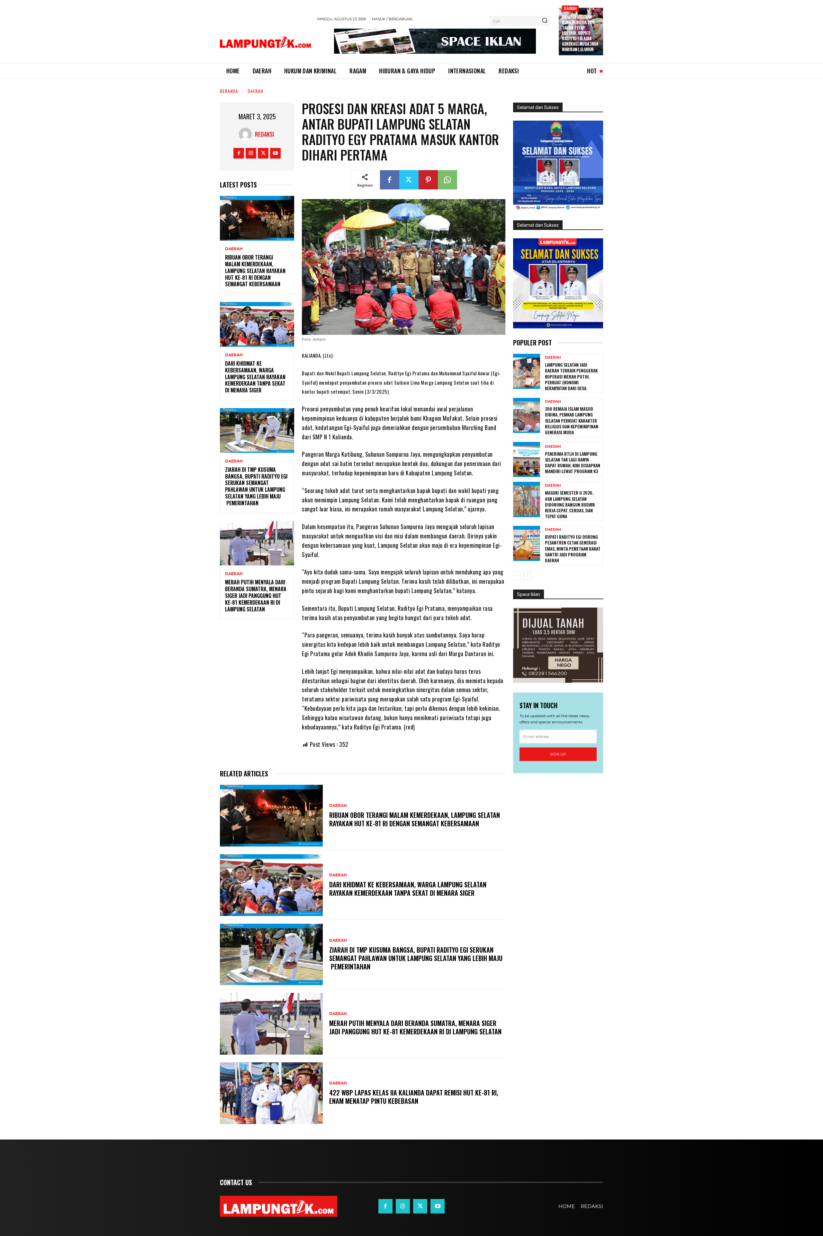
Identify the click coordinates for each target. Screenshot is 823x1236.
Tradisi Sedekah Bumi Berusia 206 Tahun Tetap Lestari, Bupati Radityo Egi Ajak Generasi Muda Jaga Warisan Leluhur (580, 33)
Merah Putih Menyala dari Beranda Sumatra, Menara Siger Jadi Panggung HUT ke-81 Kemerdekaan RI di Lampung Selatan (255, 595)
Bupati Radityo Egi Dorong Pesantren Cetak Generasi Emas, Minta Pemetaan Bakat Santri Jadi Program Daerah (573, 548)
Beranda (229, 90)
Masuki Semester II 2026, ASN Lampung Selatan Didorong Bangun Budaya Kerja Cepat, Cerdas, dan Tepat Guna (570, 504)
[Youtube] (275, 153)
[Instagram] (251, 153)
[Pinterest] (428, 179)
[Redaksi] (247, 134)
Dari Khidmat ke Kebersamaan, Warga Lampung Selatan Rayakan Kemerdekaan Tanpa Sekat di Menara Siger (255, 377)
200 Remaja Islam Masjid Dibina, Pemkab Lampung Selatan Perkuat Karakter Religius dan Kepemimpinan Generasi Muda (571, 420)
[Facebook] (238, 153)
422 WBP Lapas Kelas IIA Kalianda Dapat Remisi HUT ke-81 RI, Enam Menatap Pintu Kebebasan (413, 1097)
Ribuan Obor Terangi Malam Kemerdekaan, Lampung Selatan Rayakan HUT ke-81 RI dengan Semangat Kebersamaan (255, 270)
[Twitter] (263, 153)
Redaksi (264, 134)
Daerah (570, 8)
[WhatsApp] (447, 179)
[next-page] (527, 576)
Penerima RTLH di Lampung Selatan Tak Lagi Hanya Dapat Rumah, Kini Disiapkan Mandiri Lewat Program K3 (572, 462)
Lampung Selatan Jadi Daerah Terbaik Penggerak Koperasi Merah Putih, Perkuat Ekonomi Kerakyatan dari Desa (571, 376)
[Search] (544, 21)
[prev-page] (517, 576)
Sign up (558, 754)
